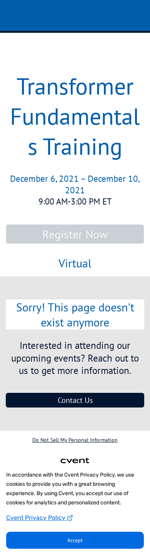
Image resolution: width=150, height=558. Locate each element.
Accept (75, 540)
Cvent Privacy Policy (36, 517)
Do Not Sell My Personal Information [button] (75, 439)
